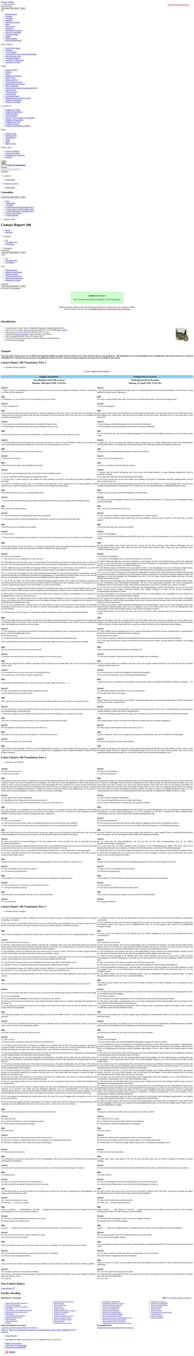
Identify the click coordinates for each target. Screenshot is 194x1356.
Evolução (105, 1307)
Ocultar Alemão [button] (103, 371)
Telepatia (119, 1305)
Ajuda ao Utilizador (157, 1318)
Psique (56, 1318)
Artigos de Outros (107, 1321)
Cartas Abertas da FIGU (12, 1315)
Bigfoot (104, 1314)
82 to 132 (30, 330)
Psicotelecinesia (115, 1310)
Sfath (21, 1312)
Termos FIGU (106, 1301)
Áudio (70, 1323)
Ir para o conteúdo (7, 2)
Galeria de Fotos (59, 1301)
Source (64, 330)
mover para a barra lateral (10, 8)
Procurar (4, 172)
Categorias (163, 1301)
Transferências (58, 1323)
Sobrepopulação (59, 1303)
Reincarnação (106, 1303)
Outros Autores (115, 1301)
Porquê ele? (24, 1303)
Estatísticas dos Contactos (110, 1318)
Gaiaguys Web (106, 1309)
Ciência (73, 1310)
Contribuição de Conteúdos (159, 1312)
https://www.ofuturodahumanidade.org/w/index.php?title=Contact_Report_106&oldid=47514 (42, 1330)
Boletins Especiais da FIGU (13, 1317)
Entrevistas (8, 1305)
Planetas (69, 1319)
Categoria (4, 1332)
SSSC (11, 1308)
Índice (153, 1305)
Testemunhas (17, 1305)
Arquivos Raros (121, 1319)
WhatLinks (154, 1303)
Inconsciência (106, 1312)
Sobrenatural (112, 1305)
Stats (59, 330)
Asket (25, 1312)
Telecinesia (105, 1310)
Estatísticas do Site (156, 1307)
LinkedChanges (163, 1303)
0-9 (98, 1328)
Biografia (17, 1303)
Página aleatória (156, 1309)
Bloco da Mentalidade (109, 1316)
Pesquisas (114, 1323)
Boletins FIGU (9, 1314)
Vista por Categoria (119, 1321)
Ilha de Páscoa (112, 1314)
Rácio (69, 1318)
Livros (7, 1310)
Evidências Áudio (59, 1309)
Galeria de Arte (68, 1301)
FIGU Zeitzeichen (10, 1319)
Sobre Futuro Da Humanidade (16, 1345)
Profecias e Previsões (60, 1305)
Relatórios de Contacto (12, 1312)
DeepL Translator (21, 334)
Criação (111, 1307)
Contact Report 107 (8, 1288)
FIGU (7, 1308)
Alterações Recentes (11, 1321)
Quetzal (21, 340)
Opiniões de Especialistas (61, 1310)
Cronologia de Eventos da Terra (63, 1316)
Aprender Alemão (59, 1321)
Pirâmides (120, 1314)
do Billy (22, 1315)
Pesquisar (8, 1323)
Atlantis (63, 1319)
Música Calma (58, 1307)
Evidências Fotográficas (61, 1312)
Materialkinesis (116, 1312)
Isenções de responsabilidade (15, 1347)
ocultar (23, 8)
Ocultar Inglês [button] (90, 371)
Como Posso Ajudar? (157, 1316)
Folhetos (12, 1310)
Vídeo (65, 1323)
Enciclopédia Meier (161, 1305)
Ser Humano (115, 1303)
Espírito (104, 1305)
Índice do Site (155, 1301)
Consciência (62, 1318)
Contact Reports (11, 1336)
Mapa (170, 1312)
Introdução (24, 1306)
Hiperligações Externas (109, 1319)
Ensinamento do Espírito (12, 1306)
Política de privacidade (13, 1343)
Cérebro (121, 1303)
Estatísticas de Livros (125, 1318)
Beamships (57, 1319)
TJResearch (115, 1309)
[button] (2, 4)
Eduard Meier (9, 1303)
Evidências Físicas (59, 1314)
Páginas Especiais (156, 1310)
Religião (117, 1307)
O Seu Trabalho (20, 1310)
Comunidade (106, 1323)
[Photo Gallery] (163, 1297)
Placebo (119, 1316)
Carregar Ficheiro (156, 1314)
